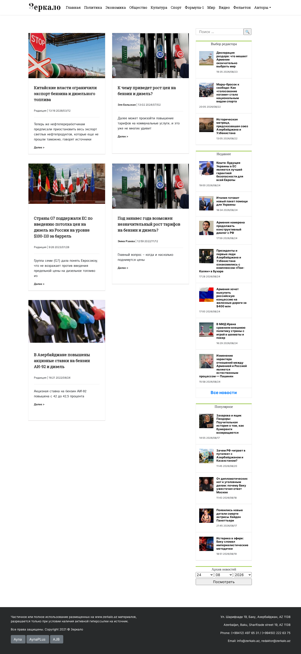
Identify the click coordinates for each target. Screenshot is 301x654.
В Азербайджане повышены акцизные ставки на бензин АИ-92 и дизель (62, 360)
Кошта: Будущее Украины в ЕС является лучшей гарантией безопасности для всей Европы (229, 171)
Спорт (176, 7)
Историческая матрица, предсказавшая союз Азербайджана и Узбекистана (232, 126)
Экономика (116, 7)
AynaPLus (37, 639)
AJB (56, 639)
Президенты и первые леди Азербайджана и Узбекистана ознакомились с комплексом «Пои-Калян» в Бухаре (221, 261)
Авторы (261, 7)
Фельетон (242, 7)
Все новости (224, 392)
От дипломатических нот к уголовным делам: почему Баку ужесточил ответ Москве (231, 485)
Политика (93, 7)
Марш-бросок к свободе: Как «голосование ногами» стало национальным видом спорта (227, 93)
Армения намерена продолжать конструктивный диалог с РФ (230, 227)
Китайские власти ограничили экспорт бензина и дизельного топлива (65, 93)
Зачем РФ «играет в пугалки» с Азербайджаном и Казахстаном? (230, 455)
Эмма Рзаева (126, 241)
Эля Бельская (127, 104)
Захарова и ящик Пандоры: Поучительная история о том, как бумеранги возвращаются (230, 424)
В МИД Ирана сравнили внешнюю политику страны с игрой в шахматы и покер (230, 330)
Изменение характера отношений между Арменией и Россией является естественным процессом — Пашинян (223, 366)
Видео (224, 7)
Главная (73, 7)
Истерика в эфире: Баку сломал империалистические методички (232, 543)
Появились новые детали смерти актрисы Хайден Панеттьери (229, 515)
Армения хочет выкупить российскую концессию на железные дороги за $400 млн (231, 297)
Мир (211, 7)
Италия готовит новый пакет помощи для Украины (232, 201)
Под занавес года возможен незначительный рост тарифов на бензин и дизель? (149, 224)
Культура (159, 7)
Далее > (39, 147)
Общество (138, 7)
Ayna (18, 639)
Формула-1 (194, 7)
